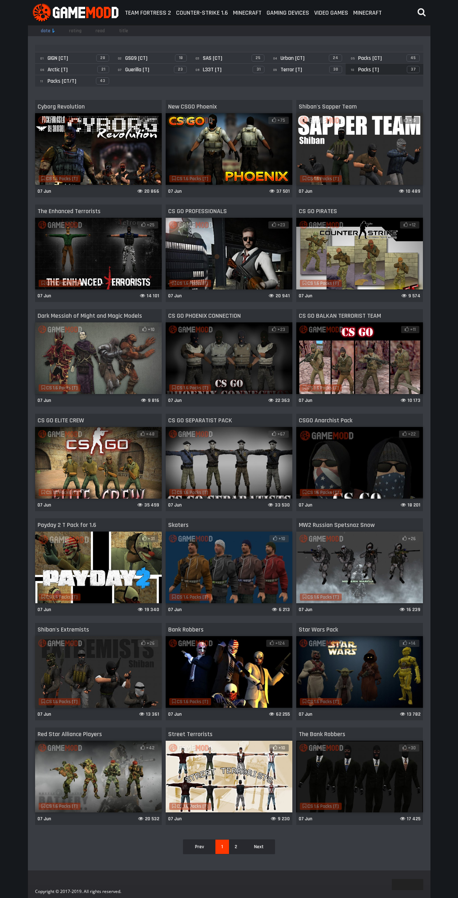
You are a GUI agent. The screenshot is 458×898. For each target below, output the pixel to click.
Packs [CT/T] (72, 81)
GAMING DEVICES (288, 13)
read (100, 31)
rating (75, 31)
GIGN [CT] (72, 58)
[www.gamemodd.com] (75, 13)
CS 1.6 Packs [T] (61, 179)
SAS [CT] (227, 58)
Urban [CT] (305, 58)
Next (259, 847)
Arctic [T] (72, 69)
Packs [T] (383, 69)
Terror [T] (305, 69)
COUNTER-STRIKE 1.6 (202, 13)
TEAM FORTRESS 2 (148, 13)
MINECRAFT (247, 13)
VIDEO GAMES (331, 13)
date (45, 31)
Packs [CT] (383, 58)
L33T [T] (227, 69)
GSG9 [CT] (150, 58)
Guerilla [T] (150, 69)
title (123, 31)
